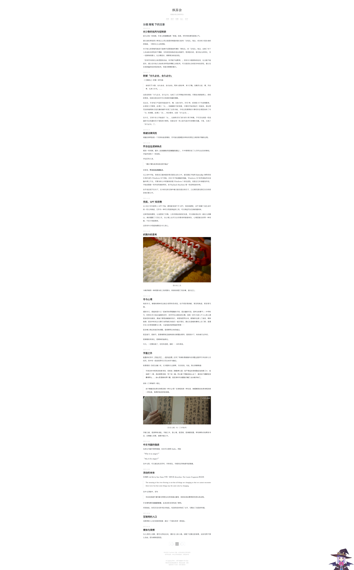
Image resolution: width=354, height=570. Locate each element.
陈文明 (196, 357)
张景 (144, 357)
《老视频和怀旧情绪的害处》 (169, 150)
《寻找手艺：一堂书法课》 (163, 357)
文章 (167, 19)
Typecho (169, 560)
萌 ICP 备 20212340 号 (172, 562)
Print (187, 560)
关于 (186, 19)
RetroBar (200, 174)
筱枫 (180, 560)
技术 (172, 19)
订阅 (187, 562)
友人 (181, 19)
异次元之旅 (182, 562)
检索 (177, 19)
